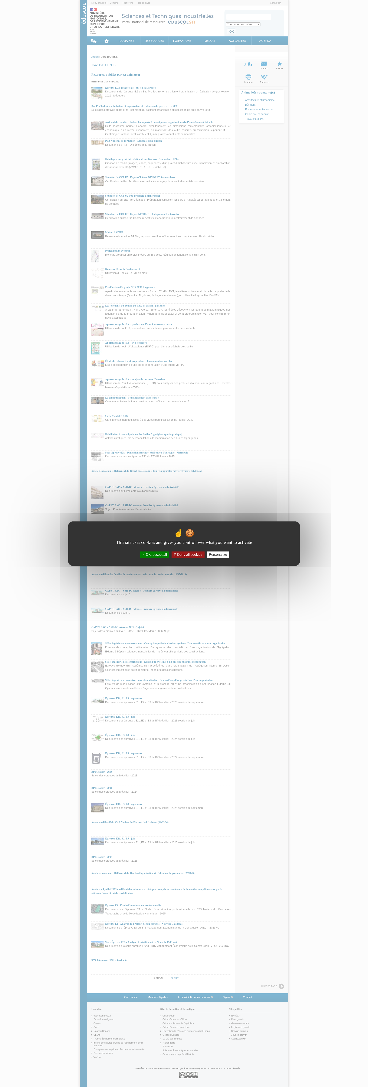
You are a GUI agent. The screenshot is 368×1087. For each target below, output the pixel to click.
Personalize (218, 554)
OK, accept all (156, 554)
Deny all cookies (189, 554)
